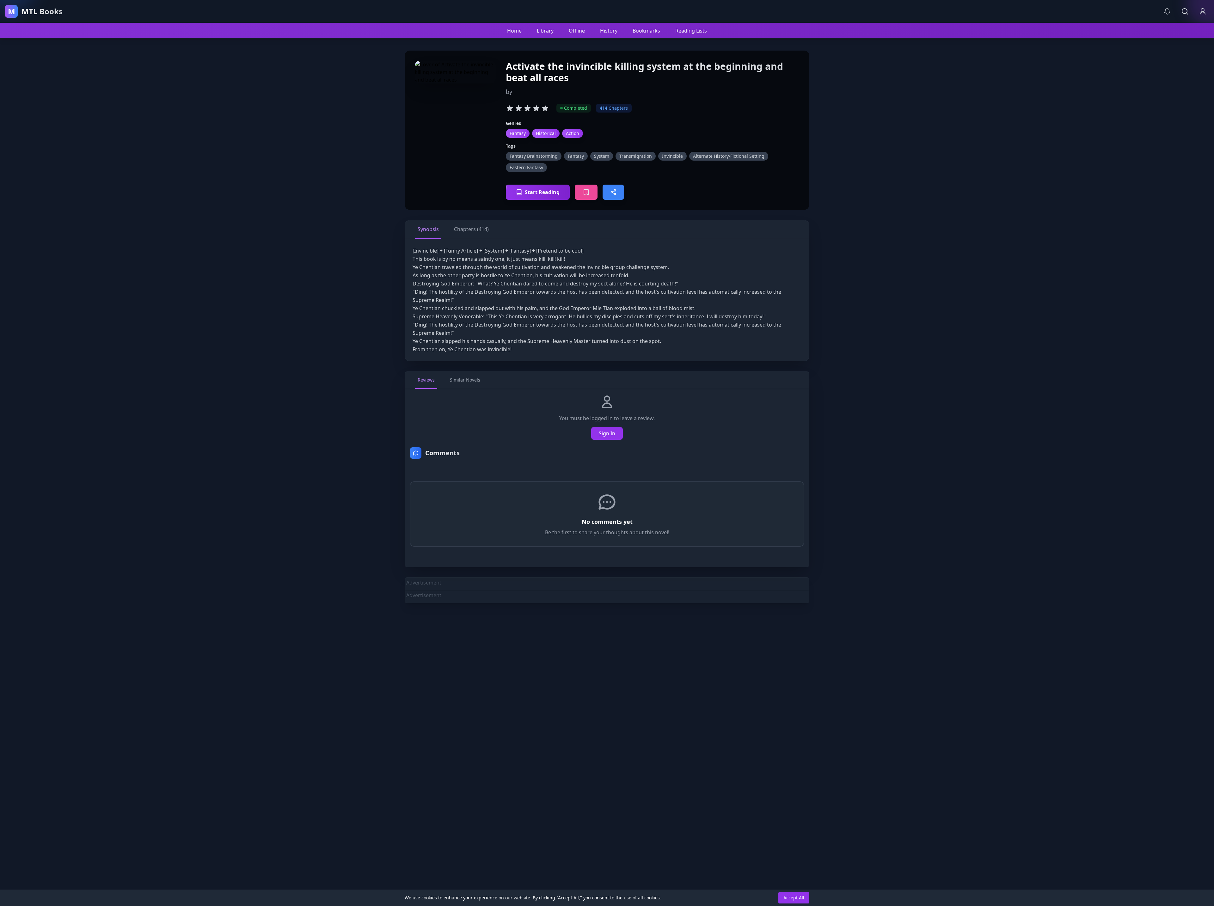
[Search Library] (1185, 11)
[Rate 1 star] (509, 108)
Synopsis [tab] (428, 229)
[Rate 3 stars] (527, 108)
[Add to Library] (586, 192)
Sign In (607, 433)
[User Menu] (1202, 11)
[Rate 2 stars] (518, 108)
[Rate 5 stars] (545, 108)
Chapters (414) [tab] (471, 229)
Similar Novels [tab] (465, 380)
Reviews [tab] (426, 380)
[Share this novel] (613, 192)
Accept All (793, 898)
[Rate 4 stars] (536, 108)
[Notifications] (1167, 11)
